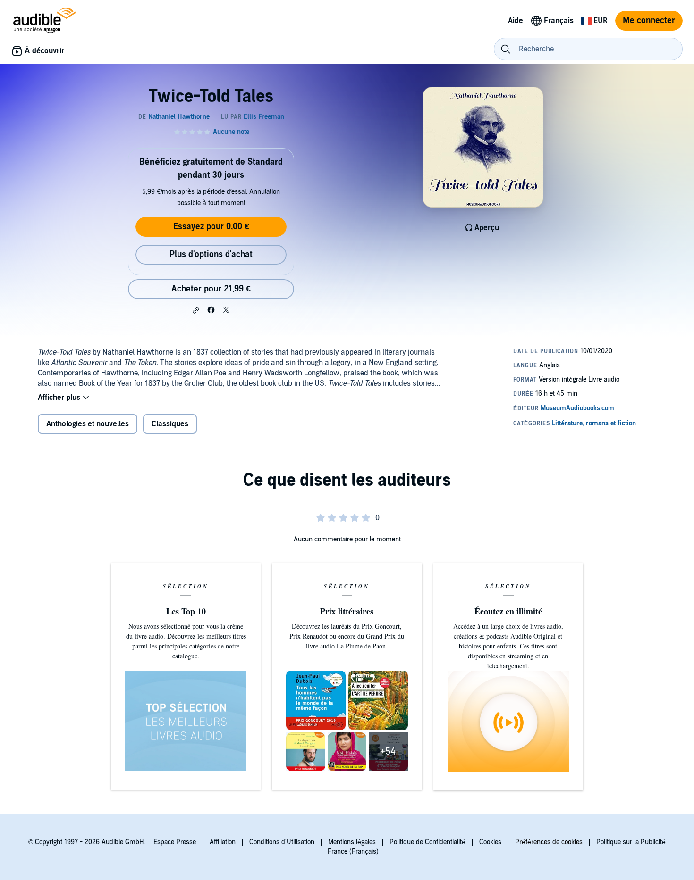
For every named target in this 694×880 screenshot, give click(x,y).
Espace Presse (174, 842)
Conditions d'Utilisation (281, 842)
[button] (196, 310)
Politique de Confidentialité (427, 842)
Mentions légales (352, 842)
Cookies (490, 842)
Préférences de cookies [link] (549, 842)
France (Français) (353, 851)
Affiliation (223, 842)
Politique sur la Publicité (631, 842)
